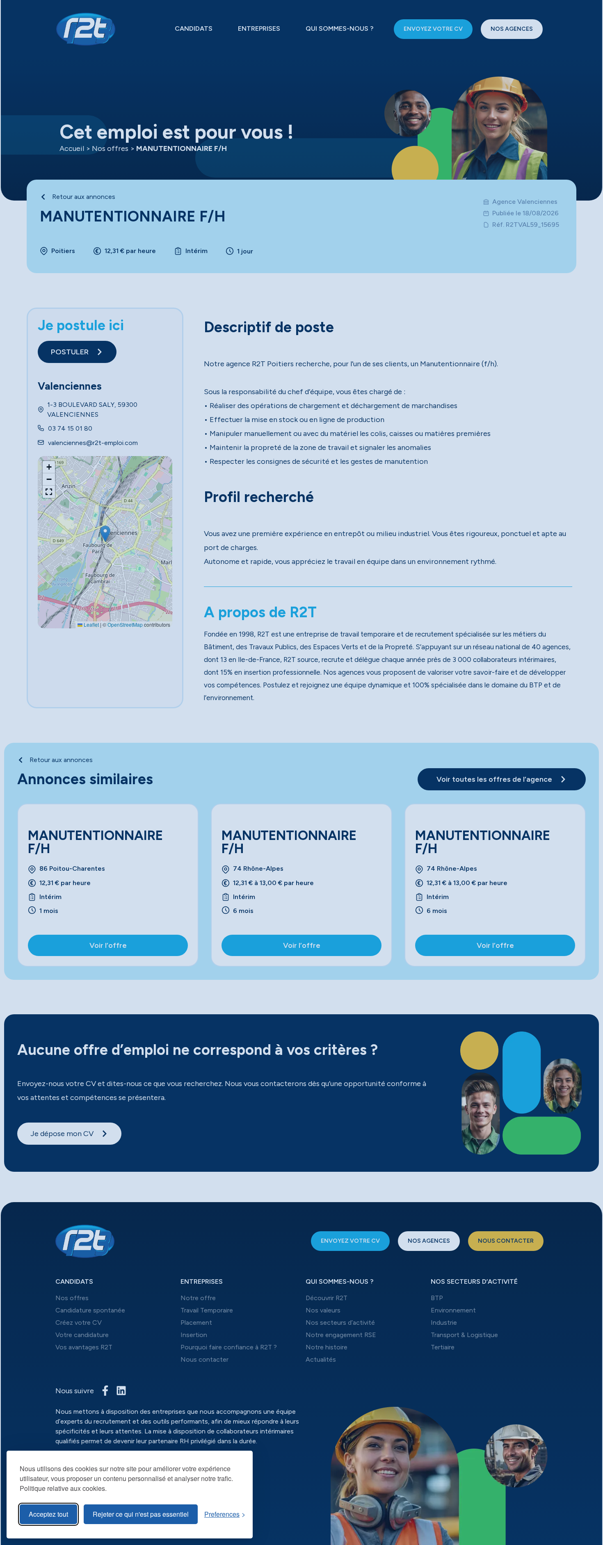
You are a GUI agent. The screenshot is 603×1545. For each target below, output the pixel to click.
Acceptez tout (48, 1514)
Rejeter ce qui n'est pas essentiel (141, 1514)
